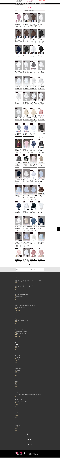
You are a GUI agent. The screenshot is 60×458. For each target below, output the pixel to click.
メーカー (16, 430)
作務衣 (16, 287)
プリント (37, 3)
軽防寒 (21, 320)
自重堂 (15, 329)
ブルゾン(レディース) (23, 307)
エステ (25, 3)
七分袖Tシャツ (26, 394)
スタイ (20, 425)
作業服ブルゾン (16, 306)
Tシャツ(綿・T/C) (16, 394)
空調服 (15, 318)
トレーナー (16, 402)
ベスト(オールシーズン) (24, 333)
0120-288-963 (39, 1)
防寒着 (16, 319)
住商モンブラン (16, 305)
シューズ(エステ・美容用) (17, 370)
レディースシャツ (29, 286)
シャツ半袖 (16, 285)
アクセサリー (16, 347)
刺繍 (35, 3)
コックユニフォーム (18, 269)
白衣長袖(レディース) (37, 280)
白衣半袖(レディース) (28, 280)
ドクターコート (16, 375)
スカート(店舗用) (22, 294)
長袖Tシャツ (29, 394)
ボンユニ (21, 305)
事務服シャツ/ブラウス (17, 336)
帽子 (15, 297)
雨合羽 (16, 323)
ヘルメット (16, 325)
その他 (16, 371)
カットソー (23, 399)
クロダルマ (26, 329)
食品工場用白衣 (40, 280)
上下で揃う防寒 (26, 320)
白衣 (15, 358)
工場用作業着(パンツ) (21, 296)
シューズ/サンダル (17, 388)
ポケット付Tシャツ (32, 394)
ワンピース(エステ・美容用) (17, 355)
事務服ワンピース (17, 334)
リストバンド (16, 412)
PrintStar (25, 305)
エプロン (16, 282)
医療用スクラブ (16, 379)
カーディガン (16, 426)
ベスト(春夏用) (16, 333)
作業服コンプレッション (17, 310)
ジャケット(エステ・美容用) (17, 357)
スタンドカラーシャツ (39, 285)
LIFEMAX (32, 305)
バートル (20, 329)
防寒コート (19, 320)
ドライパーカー (25, 401)
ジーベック (18, 329)
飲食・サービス (17, 3)
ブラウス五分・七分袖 (28, 285)
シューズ (16, 369)
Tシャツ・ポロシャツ (32, 3)
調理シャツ (20, 281)
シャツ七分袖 (19, 285)
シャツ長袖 (22, 285)
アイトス (28, 329)
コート (16, 349)
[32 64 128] (27, 10)
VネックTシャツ (35, 394)
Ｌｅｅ (16, 428)
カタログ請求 (58, 229)
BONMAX (23, 305)
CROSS (33, 269)
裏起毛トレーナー (16, 403)
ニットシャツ (26, 286)
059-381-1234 (30, 453)
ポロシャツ (16, 396)
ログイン (33, 25)
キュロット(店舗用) (26, 294)
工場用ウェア (16, 295)
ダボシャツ (22, 281)
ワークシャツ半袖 (16, 309)
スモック (16, 316)
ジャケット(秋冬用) (20, 331)
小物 (15, 299)
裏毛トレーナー (20, 403)
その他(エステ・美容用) (17, 372)
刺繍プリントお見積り (41, 3)
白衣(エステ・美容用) (17, 359)
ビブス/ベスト (16, 415)
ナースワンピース (16, 381)
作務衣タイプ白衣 (16, 281)
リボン (16, 345)
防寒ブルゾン (16, 320)
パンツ (16, 360)
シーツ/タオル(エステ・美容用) (18, 368)
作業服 (20, 3)
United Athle (28, 305)
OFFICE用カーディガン (17, 344)
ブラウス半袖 (24, 285)
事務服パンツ (16, 342)
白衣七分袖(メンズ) (20, 280)
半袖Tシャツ (23, 394)
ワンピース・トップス (17, 423)
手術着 (16, 382)
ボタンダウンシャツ (35, 285)
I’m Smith (34, 305)
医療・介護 (28, 3)
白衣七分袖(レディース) (32, 280)
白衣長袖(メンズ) (24, 280)
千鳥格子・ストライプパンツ (17, 294)
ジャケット (16, 289)
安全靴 (16, 321)
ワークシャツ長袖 (20, 309)
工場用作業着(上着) (17, 296)
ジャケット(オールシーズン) (25, 331)
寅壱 (24, 329)
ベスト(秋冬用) (19, 333)
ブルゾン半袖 (16, 307)
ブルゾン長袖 (19, 307)
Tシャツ (18, 425)
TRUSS (30, 305)
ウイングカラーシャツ (17, 286)
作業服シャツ (16, 308)
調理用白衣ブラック (25, 281)
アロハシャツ (23, 286)
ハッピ (16, 413)
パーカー (16, 400)
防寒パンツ (23, 320)
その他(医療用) (16, 392)
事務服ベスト (16, 332)
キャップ (16, 406)
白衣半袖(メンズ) (16, 280)
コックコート (16, 277)
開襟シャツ (21, 286)
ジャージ (16, 419)
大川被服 (22, 329)
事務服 (23, 3)
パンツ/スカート (16, 404)
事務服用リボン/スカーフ (17, 346)
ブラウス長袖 (31, 285)
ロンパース (16, 425)
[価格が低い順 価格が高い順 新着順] (32, 10)
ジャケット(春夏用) (17, 331)
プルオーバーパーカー (17, 401)
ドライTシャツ (20, 394)
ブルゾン (16, 417)
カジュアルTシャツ (39, 394)
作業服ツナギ (16, 312)
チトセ (19, 305)
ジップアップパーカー (21, 401)
